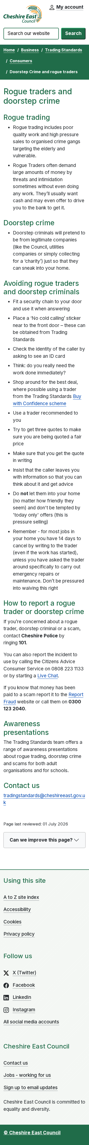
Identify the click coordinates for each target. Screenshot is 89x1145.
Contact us (15, 1063)
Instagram (24, 1010)
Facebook (24, 985)
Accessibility (17, 909)
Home (9, 49)
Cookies (12, 922)
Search (73, 33)
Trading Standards (63, 49)
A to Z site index (21, 897)
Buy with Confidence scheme (47, 399)
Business (30, 49)
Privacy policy (19, 934)
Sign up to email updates (30, 1087)
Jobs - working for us (27, 1075)
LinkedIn (22, 997)
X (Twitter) (24, 973)
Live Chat (47, 676)
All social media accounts (31, 1022)
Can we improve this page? (41, 840)
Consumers (21, 60)
